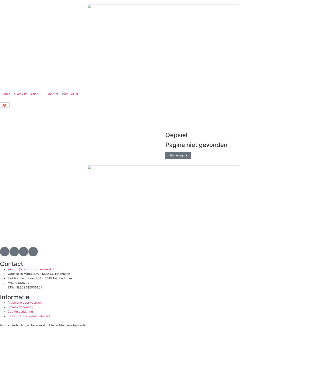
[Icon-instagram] (4, 251)
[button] (37, 94)
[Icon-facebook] (14, 251)
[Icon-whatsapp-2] (33, 251)
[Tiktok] (23, 251)
